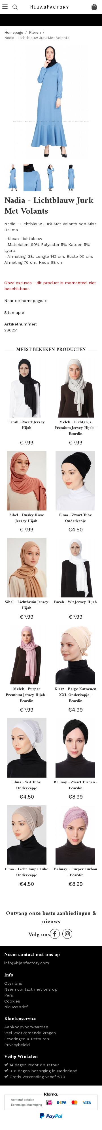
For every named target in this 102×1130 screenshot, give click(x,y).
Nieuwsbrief (16, 1007)
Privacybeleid (17, 1044)
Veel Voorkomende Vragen (30, 1033)
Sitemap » (14, 312)
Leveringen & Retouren (26, 1039)
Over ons (13, 983)
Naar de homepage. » (25, 300)
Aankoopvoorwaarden (26, 1027)
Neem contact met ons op (31, 989)
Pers (8, 995)
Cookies (12, 1001)
